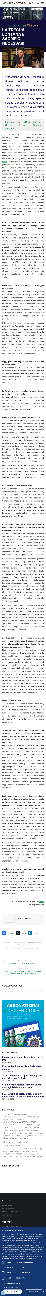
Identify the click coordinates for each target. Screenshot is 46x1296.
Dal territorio (29, 1121)
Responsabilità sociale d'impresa (12, 1149)
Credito (11, 1119)
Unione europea (34, 948)
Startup (6, 1154)
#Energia (22, 125)
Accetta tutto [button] (12, 1292)
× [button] (43, 1229)
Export (6, 1127)
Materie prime (39, 1136)
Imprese (29, 1130)
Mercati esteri (11, 1138)
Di (32, 942)
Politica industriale (11, 1145)
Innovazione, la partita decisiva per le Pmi (22, 1058)
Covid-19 (5, 1119)
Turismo (5, 1156)
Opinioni (24, 1138)
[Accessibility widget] (3, 1293)
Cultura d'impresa (12, 1122)
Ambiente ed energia (18, 1114)
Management (28, 1136)
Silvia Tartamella (24, 918)
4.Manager (6, 1114)
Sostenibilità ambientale (28, 1151)
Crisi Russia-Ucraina (16, 948)
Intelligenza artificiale (12, 1133)
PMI (26, 1142)
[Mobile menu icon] (42, 3)
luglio (41, 902)
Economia (14, 942)
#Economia (17, 25)
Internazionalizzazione (33, 1133)
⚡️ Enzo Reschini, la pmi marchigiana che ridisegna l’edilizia (22, 1077)
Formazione (32, 1127)
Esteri (21, 942)
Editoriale (29, 1125)
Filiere (13, 1128)
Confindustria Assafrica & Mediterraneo (15, 1117)
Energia (26, 948)
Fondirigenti (20, 1128)
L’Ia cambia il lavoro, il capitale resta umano (21, 1067)
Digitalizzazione (7, 1125)
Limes (4, 162)
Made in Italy (16, 1136)
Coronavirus (33, 1117)
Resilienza (25, 1146)
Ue (25, 1156)
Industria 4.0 (38, 1131)
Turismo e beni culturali (15, 1156)
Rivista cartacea (8, 1208)
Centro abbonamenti (9, 1211)
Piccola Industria (12, 1142)
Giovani (5, 1130)
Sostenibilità (13, 1151)
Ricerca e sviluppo (33, 1148)
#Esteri (32, 25)
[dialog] (23, 1261)
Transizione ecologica (32, 1154)
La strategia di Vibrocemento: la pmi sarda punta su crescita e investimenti (23, 1095)
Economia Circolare (19, 1125)
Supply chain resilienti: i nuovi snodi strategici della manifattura (21, 1086)
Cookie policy (32, 1258)
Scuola (5, 1151)
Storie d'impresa (17, 1154)
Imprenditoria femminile (17, 1130)
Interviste (6, 1136)
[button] (23, 1287)
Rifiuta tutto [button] (33, 1292)
